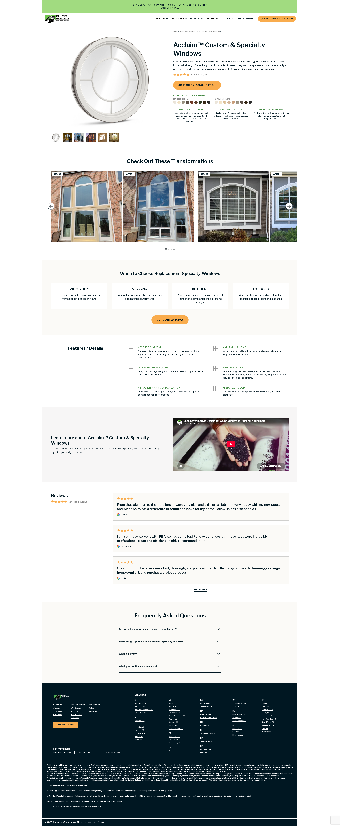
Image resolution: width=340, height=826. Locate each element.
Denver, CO (173, 719)
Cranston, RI (237, 729)
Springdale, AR (140, 713)
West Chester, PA (239, 721)
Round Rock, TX (268, 722)
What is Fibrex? (128, 653)
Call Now (278, 18)
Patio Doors (57, 715)
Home (175, 31)
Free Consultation (65, 725)
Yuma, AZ (138, 740)
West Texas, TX (267, 732)
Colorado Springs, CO (177, 716)
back (51, 210)
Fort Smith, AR (140, 706)
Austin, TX (265, 703)
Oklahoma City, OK (239, 703)
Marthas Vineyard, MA (208, 718)
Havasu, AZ (139, 724)
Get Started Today (170, 320)
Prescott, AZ (139, 730)
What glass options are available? (138, 666)
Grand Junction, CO (176, 729)
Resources (93, 711)
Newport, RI (236, 732)
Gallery (250, 19)
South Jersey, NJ (206, 741)
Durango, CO (173, 722)
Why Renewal (76, 708)
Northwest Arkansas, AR (144, 710)
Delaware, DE (174, 751)
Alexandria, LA (206, 703)
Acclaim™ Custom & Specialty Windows (204, 31)
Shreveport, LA (206, 706)
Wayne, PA (236, 718)
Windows (183, 31)
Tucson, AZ (139, 737)
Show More (200, 589)
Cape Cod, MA (205, 714)
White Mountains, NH (208, 733)
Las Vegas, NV (205, 749)
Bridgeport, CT (174, 737)
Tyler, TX (265, 729)
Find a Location (235, 19)
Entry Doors (196, 19)
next (289, 210)
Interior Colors (222, 99)
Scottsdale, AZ (140, 733)
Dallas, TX (265, 706)
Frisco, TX (265, 713)
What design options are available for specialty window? (151, 641)
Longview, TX (267, 716)
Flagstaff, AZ (139, 721)
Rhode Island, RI (238, 735)
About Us (74, 711)
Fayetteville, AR (140, 703)
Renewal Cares (76, 715)
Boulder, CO (173, 706)
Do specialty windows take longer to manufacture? (148, 629)
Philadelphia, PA (238, 714)
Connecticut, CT (175, 740)
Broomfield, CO (174, 710)
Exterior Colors (181, 99)
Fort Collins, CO (174, 725)
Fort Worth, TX (267, 710)
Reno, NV (203, 752)
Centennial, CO (174, 713)
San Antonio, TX (268, 725)
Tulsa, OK (235, 706)
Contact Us (75, 718)
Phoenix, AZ (139, 727)
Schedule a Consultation (197, 85)
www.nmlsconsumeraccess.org (68, 778)
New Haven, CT (174, 743)
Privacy (101, 822)
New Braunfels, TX (269, 719)
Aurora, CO (173, 703)
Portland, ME (205, 725)
